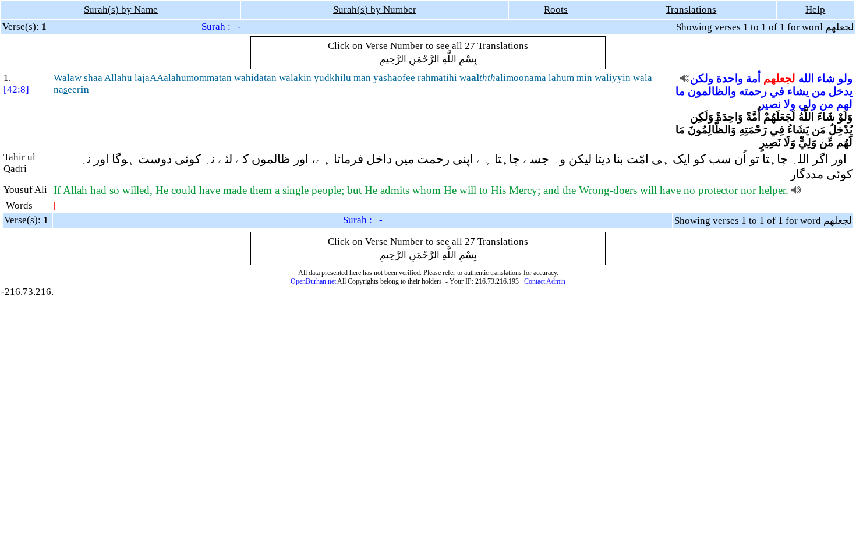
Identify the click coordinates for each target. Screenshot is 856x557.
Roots (556, 9)
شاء (826, 78)
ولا (789, 104)
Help (815, 9)
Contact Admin (544, 281)
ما (680, 91)
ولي (807, 104)
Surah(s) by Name (121, 9)
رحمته (753, 91)
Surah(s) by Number (374, 9)
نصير (770, 104)
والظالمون (712, 91)
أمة (753, 78)
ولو (845, 78)
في (777, 91)
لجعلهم (779, 78)
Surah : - (221, 26)
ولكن (701, 78)
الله (806, 78)
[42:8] (16, 89)
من (819, 91)
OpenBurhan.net (313, 281)
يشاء (798, 91)
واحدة (729, 78)
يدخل (841, 91)
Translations (691, 9)
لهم (844, 104)
